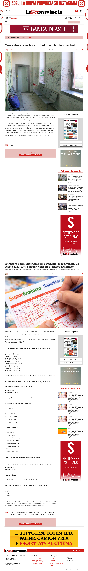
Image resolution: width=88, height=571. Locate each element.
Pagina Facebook (7, 10)
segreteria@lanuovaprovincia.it (38, 561)
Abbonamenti (78, 17)
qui (54, 375)
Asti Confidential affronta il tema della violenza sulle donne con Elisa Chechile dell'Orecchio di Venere (75, 208)
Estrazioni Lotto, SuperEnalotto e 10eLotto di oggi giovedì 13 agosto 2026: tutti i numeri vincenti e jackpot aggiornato (75, 397)
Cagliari (44, 512)
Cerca (76, 11)
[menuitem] (13, 22)
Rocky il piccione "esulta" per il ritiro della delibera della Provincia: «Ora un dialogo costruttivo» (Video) (75, 179)
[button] (80, 11)
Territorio (24, 37)
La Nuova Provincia (14, 37)
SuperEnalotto (22, 512)
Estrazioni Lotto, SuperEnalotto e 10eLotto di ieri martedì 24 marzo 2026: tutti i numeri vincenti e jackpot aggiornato (75, 433)
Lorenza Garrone (12, 274)
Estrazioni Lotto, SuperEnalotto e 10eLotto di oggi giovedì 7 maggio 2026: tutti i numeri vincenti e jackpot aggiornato (75, 421)
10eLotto (32, 512)
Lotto (12, 512)
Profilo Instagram (10, 10)
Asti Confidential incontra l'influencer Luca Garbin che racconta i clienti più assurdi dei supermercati (75, 189)
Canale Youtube (13, 10)
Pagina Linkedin (16, 10)
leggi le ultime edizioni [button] (70, 142)
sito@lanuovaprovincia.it (37, 563)
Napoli (20, 514)
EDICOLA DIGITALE (70, 18)
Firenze (51, 512)
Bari (38, 512)
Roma (26, 514)
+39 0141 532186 (37, 558)
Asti (30, 37)
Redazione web (12, 49)
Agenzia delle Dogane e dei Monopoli (42, 514)
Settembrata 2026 (13, 18)
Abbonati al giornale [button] (70, 145)
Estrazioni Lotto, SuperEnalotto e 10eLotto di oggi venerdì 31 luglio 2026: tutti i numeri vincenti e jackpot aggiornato (75, 409)
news (12, 145)
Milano (13, 514)
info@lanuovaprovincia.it (37, 560)
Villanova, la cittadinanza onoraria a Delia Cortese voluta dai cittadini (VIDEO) (75, 198)
